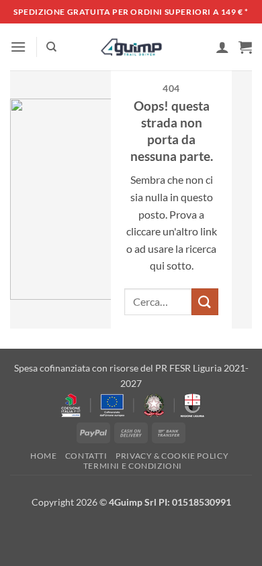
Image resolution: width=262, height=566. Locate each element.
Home (43, 456)
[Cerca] (51, 47)
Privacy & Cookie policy (172, 456)
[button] (18, 46)
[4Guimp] (131, 47)
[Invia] (204, 301)
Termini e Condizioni (132, 466)
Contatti (86, 456)
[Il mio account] (222, 47)
